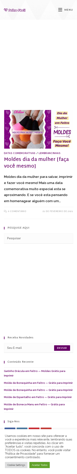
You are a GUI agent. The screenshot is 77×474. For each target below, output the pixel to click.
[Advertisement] (38, 69)
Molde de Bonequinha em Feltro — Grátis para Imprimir (38, 382)
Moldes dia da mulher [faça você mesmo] (36, 163)
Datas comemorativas (20, 153)
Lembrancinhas (50, 153)
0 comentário (17, 211)
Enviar (62, 348)
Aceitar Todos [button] (39, 465)
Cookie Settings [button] (16, 465)
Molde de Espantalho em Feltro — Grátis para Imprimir (38, 397)
